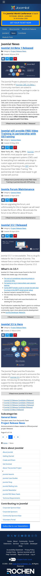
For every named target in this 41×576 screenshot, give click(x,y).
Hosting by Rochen (20, 575)
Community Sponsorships (12, 516)
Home (4, 29)
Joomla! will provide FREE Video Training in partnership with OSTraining (19, 133)
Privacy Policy (29, 550)
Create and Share (9, 460)
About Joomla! (14, 29)
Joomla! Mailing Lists (10, 486)
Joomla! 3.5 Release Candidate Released (18, 407)
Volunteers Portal (9, 520)
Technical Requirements (11, 498)
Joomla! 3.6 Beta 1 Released (17, 48)
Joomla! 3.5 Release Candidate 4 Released (19, 400)
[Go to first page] (3, 437)
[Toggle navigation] (3, 2)
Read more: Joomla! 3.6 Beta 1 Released (21, 123)
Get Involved (7, 464)
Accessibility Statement (15, 550)
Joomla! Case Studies (10, 478)
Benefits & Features (29, 29)
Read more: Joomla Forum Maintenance (20, 218)
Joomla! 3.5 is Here (12, 324)
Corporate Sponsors (10, 512)
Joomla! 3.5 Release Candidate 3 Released (19, 403)
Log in (33, 554)
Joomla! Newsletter (9, 490)
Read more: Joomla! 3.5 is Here (21, 393)
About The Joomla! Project (12, 468)
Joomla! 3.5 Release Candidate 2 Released (19, 405)
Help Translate (11, 554)
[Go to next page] (14, 437)
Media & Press (7, 37)
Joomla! (30, 151)
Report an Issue (23, 554)
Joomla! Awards (8, 474)
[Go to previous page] (6, 437)
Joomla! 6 (5, 33)
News (14, 33)
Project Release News (18, 51)
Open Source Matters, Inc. (22, 564)
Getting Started (8, 456)
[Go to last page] (18, 437)
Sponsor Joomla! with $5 (26, 552)
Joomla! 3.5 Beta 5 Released (14, 410)
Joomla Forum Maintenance (17, 189)
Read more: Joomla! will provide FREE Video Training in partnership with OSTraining (21, 181)
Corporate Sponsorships (11, 508)
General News (16, 140)
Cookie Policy (11, 552)
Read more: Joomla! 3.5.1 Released (20, 317)
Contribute (22, 33)
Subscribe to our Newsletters (15, 526)
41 (10, 437)
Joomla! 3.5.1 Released (14, 225)
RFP (27, 166)
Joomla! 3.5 (14, 377)
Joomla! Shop (7, 482)
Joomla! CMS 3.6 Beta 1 (25, 84)
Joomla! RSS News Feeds (11, 494)
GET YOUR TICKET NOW (20, 22)
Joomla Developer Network (15, 312)
